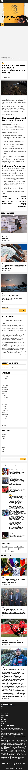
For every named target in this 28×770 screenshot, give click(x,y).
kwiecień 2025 (5, 402)
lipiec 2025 (4, 395)
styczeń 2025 (4, 408)
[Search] (26, 24)
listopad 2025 (4, 387)
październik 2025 (5, 389)
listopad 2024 (4, 412)
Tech (3, 453)
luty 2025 (4, 406)
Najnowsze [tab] (7, 465)
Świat (3, 451)
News (3, 62)
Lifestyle (3, 436)
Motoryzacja (4, 440)
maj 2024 (4, 425)
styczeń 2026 (4, 383)
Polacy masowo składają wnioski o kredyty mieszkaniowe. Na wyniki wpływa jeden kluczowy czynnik (14, 267)
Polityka (3, 447)
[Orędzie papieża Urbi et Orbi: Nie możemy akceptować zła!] (5, 535)
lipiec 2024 (4, 421)
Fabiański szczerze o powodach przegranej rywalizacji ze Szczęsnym (17, 490)
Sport (3, 449)
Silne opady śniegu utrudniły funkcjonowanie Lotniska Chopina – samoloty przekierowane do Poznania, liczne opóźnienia (12, 297)
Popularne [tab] (19, 465)
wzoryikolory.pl (14, 16)
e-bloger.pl (3, 719)
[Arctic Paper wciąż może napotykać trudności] (14, 224)
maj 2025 (4, 399)
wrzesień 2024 (5, 416)
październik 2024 (5, 414)
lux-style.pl (3, 708)
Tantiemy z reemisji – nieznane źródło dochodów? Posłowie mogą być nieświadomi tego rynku (7, 200)
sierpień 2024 (4, 418)
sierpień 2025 (4, 393)
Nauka (3, 443)
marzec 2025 (4, 404)
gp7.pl (2, 723)
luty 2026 (4, 381)
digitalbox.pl (3, 717)
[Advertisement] (14, 41)
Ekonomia (4, 434)
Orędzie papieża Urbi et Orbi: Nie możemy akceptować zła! (17, 536)
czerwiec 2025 (5, 397)
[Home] (2, 24)
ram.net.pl (3, 711)
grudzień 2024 (5, 410)
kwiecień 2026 (5, 376)
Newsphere (9, 768)
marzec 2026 (4, 378)
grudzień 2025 (5, 385)
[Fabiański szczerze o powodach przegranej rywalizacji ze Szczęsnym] (5, 489)
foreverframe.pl (4, 713)
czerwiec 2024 (5, 423)
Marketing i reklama (6, 438)
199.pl (2, 706)
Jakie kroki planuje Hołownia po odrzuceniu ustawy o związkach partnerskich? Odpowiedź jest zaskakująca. (21, 202)
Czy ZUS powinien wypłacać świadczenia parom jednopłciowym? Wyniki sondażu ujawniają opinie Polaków (12, 322)
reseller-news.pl (4, 715)
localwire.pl (3, 721)
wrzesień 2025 (5, 391)
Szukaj (5, 307)
